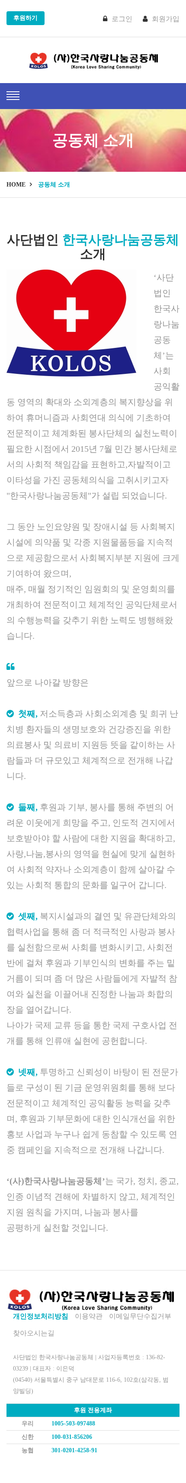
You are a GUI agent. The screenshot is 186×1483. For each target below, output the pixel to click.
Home (16, 184)
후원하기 (25, 18)
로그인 (122, 19)
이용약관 (89, 1316)
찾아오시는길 (34, 1333)
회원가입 (166, 19)
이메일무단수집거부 (140, 1316)
